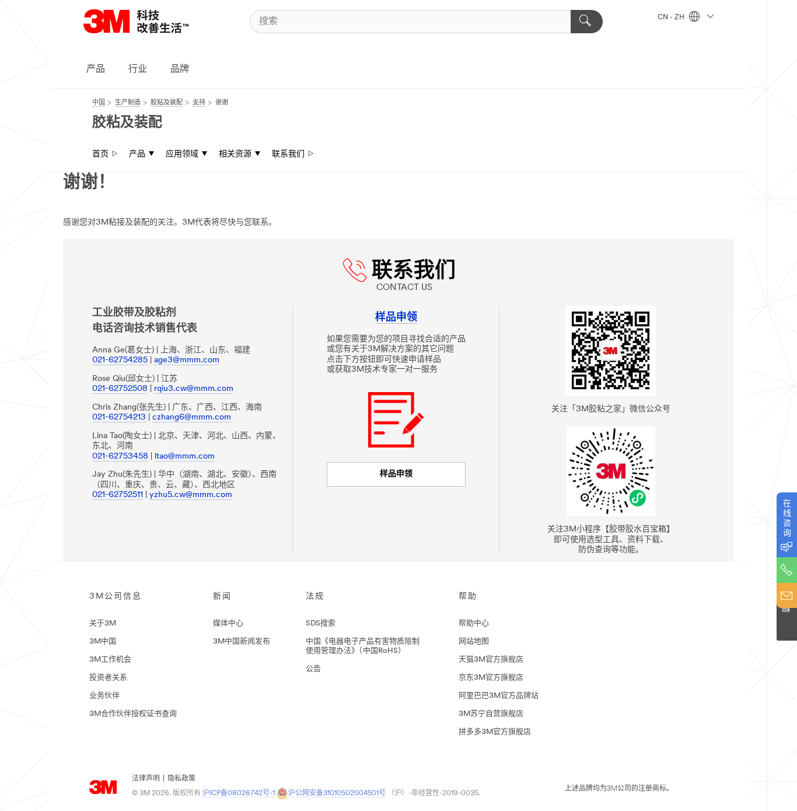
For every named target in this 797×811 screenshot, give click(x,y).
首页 (100, 154)
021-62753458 (120, 456)
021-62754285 (120, 360)
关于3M (102, 623)
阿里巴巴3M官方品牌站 (499, 696)
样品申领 (396, 474)
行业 (137, 69)
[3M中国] (150, 21)
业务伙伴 (104, 696)
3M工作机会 (110, 659)
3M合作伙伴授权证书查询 (133, 714)
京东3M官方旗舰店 (491, 677)
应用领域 (182, 154)
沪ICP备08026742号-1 (238, 793)
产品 (95, 69)
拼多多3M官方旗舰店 (495, 732)
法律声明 (146, 778)
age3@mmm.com (186, 360)
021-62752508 (120, 388)
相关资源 (235, 154)
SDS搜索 (320, 623)
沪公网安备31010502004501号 (337, 793)
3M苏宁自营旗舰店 (491, 714)
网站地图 (474, 641)
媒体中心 (228, 623)
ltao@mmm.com (185, 456)
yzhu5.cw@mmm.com (190, 495)
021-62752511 (117, 495)
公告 (313, 669)
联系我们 (288, 154)
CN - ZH (672, 17)
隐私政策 (181, 778)
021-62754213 (119, 417)
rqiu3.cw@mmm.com (193, 388)
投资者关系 (108, 677)
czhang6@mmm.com (191, 417)
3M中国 (102, 641)
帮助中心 (474, 623)
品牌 (179, 69)
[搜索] (587, 21)
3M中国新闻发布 (241, 641)
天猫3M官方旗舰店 (491, 659)
